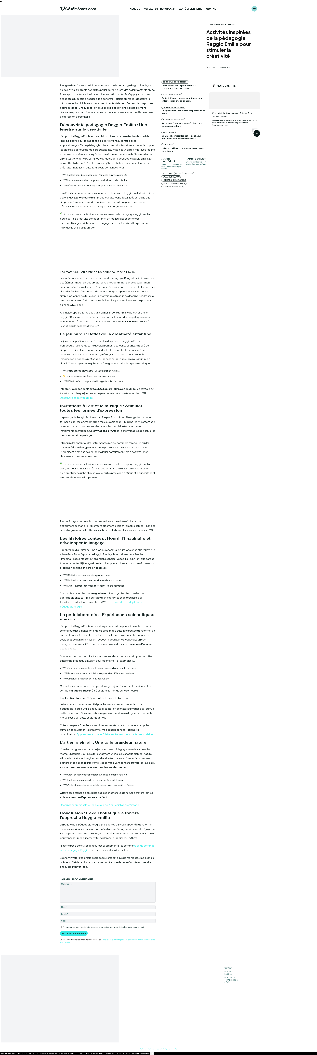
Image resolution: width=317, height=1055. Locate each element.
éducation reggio (171, 177)
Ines (213, 67)
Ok (152, 1053)
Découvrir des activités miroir (77, 397)
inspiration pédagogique (174, 180)
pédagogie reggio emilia (174, 183)
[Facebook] (244, 993)
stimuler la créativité (173, 186)
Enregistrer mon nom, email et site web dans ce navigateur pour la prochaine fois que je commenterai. (103, 927)
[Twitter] (250, 1000)
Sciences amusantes (172, 95)
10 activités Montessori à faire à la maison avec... (232, 115)
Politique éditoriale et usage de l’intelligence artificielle (158, 1049)
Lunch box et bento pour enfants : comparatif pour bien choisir (178, 87)
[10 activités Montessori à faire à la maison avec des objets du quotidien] (234, 100)
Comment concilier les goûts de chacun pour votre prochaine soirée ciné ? (181, 137)
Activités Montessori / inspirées (221, 24)
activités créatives (184, 173)
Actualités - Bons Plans (173, 107)
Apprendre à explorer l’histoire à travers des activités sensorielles (115, 734)
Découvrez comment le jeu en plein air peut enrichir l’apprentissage (99, 804)
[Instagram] (244, 1000)
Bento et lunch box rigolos (175, 82)
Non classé (168, 145)
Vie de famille (168, 132)
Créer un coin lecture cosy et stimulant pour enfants (196, 163)
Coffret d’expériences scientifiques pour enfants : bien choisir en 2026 (182, 99)
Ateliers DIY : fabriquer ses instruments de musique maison (171, 166)
